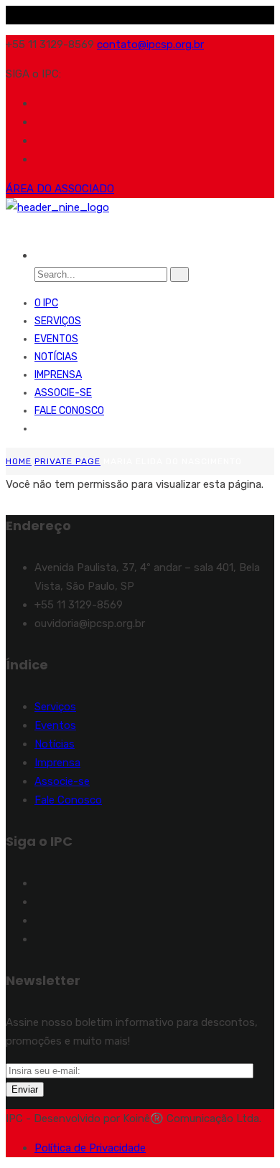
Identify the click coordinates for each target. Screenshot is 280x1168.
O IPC (46, 303)
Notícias (56, 357)
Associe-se (63, 393)
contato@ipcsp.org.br (150, 44)
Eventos (56, 339)
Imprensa (58, 375)
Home (19, 461)
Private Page (67, 461)
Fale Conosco (69, 411)
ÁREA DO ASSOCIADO (60, 188)
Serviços (57, 321)
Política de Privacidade (90, 1147)
